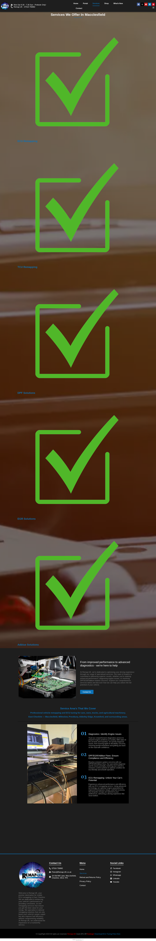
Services (96, 3)
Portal (85, 3)
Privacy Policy (85, 881)
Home (75, 3)
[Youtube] (146, 4)
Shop (106, 3)
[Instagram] (153, 7)
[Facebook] (138, 4)
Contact (79, 8)
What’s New (118, 3)
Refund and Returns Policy (90, 877)
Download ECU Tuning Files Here (107, 934)
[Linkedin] (149, 4)
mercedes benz (79, 939)
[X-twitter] (142, 4)
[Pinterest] (153, 4)
